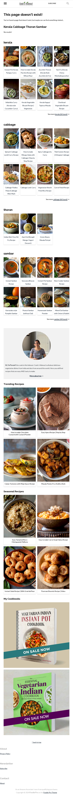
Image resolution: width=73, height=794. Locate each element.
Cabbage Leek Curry (28, 187)
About (2, 783)
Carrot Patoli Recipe (61, 187)
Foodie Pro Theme (50, 792)
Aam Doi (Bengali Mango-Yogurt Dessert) (28, 240)
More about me (35, 376)
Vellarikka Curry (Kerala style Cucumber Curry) (11, 105)
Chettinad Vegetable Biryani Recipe (61, 105)
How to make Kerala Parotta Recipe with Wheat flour (28, 73)
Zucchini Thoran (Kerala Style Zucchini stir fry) (45, 73)
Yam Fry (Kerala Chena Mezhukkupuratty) (62, 73)
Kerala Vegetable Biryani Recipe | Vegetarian (28, 105)
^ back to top (36, 742)
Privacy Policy (5, 754)
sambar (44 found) (60, 319)
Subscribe (3, 768)
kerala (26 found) (61, 114)
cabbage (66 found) (60, 199)
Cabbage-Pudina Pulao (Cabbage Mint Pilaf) (11, 190)
